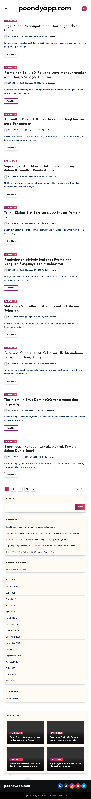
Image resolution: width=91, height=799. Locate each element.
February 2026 (12, 624)
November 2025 (13, 643)
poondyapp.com (44, 8)
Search (10, 499)
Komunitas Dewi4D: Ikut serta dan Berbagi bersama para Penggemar (37, 539)
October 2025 (12, 649)
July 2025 (10, 668)
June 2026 (11, 599)
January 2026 (12, 630)
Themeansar (64, 795)
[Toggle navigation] (6, 8)
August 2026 (12, 587)
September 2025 (13, 656)
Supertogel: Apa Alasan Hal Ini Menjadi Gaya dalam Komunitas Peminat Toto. (40, 546)
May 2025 (10, 681)
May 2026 (10, 605)
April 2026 (10, 612)
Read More (11, 54)
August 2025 (12, 662)
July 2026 (10, 593)
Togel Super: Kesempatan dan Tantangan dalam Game (30, 527)
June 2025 (11, 674)
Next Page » (81, 489)
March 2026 (11, 618)
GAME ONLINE (10, 21)
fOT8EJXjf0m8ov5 (16, 36)
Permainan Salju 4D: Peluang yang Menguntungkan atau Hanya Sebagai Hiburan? (43, 533)
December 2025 (13, 637)
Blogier (53, 795)
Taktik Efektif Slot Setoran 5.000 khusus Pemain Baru (30, 552)
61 (27, 489)
